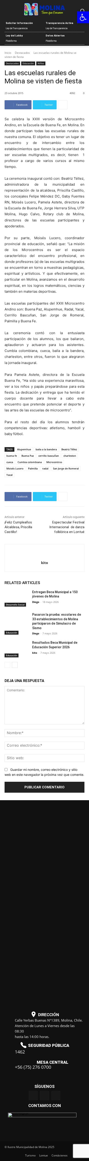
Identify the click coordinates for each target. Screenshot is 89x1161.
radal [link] (45, 468)
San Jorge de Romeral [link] (66, 468)
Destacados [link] (22, 53)
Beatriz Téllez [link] (69, 449)
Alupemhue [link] (24, 449)
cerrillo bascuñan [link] (48, 455)
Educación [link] (28, 63)
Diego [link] (35, 602)
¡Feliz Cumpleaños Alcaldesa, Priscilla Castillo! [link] (18, 527)
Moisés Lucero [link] (15, 468)
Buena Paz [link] (27, 455)
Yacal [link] (9, 475)
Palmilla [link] (33, 468)
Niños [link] (41, 63)
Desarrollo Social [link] (15, 604)
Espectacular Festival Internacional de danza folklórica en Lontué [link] (66, 527)
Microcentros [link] (54, 462)
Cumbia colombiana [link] (30, 462)
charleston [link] (69, 455)
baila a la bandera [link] (46, 449)
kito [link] (44, 562)
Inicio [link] (8, 53)
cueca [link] (9, 462)
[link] (83, 17)
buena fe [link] (11, 455)
